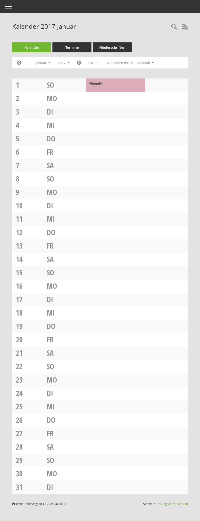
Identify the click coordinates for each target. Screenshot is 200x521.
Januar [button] (42, 62)
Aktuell (94, 62)
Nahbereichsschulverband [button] (129, 62)
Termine (72, 47)
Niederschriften (112, 47)
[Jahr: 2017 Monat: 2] (79, 62)
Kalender (31, 47)
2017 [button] (62, 62)
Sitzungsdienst (172, 504)
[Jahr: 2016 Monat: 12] (19, 62)
